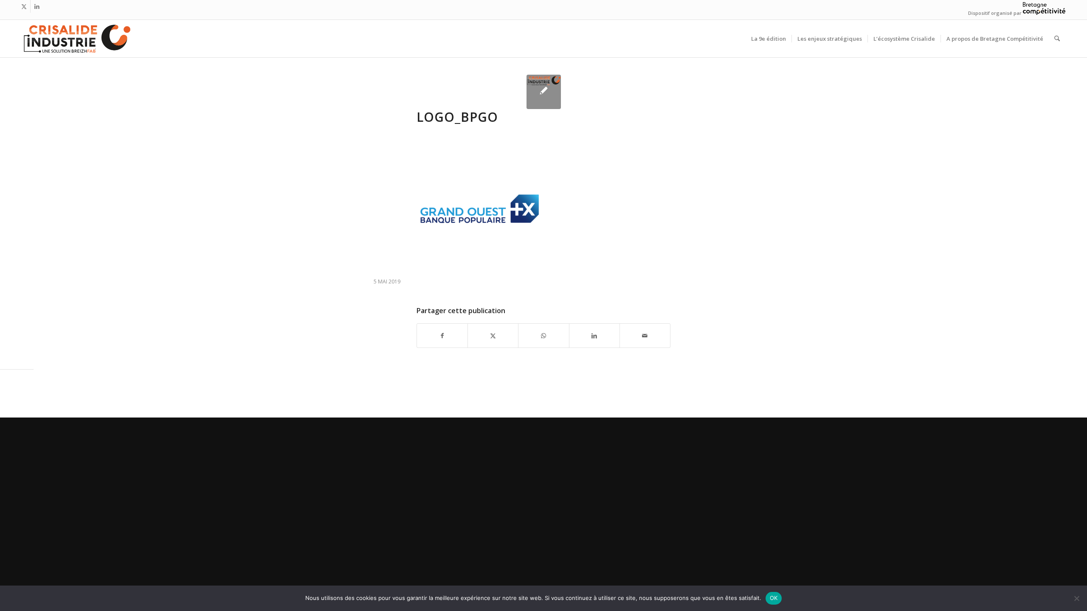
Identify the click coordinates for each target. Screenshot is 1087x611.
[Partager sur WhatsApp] (543, 336)
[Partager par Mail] (645, 336)
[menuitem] (768, 38)
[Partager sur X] (493, 336)
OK (774, 597)
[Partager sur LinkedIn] (594, 336)
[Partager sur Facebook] (442, 336)
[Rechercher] (1057, 38)
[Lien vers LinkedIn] (37, 6)
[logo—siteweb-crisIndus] (76, 38)
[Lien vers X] (24, 6)
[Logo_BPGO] (544, 92)
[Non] (1076, 598)
